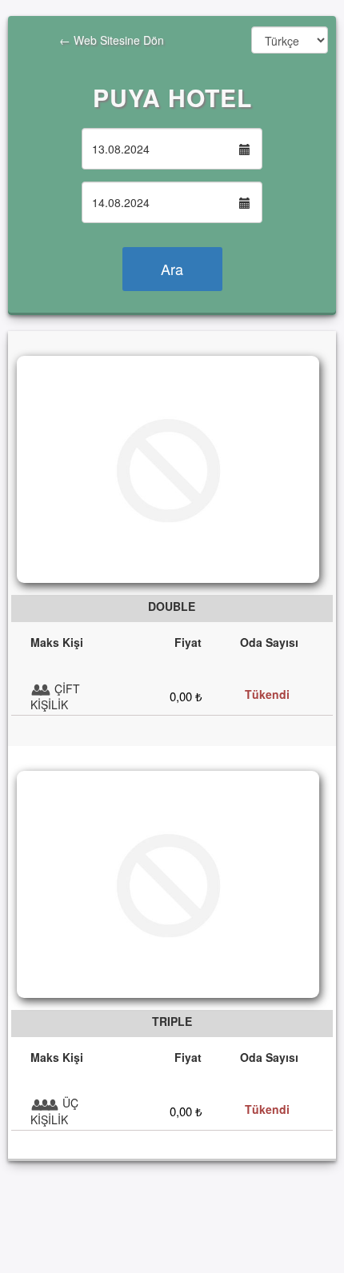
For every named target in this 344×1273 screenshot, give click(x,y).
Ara (172, 268)
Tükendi (267, 694)
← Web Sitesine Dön (86, 48)
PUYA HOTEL (172, 97)
